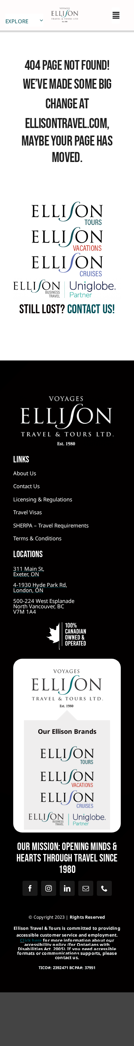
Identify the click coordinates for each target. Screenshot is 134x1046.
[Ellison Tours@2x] (67, 205)
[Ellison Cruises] (67, 256)
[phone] (104, 888)
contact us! (90, 309)
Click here (31, 940)
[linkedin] (67, 888)
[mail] (85, 888)
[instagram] (48, 888)
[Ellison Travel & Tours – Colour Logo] (67, 672)
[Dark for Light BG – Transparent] (67, 812)
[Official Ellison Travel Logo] (64, 7)
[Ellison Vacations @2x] (67, 230)
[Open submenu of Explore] (41, 20)
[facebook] (30, 888)
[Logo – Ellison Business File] (66, 281)
